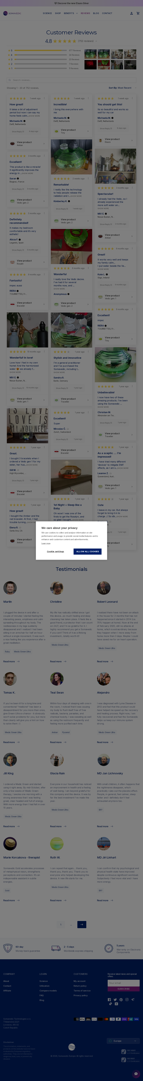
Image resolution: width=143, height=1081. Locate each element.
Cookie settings (55, 551)
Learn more (45, 543)
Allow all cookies (87, 551)
